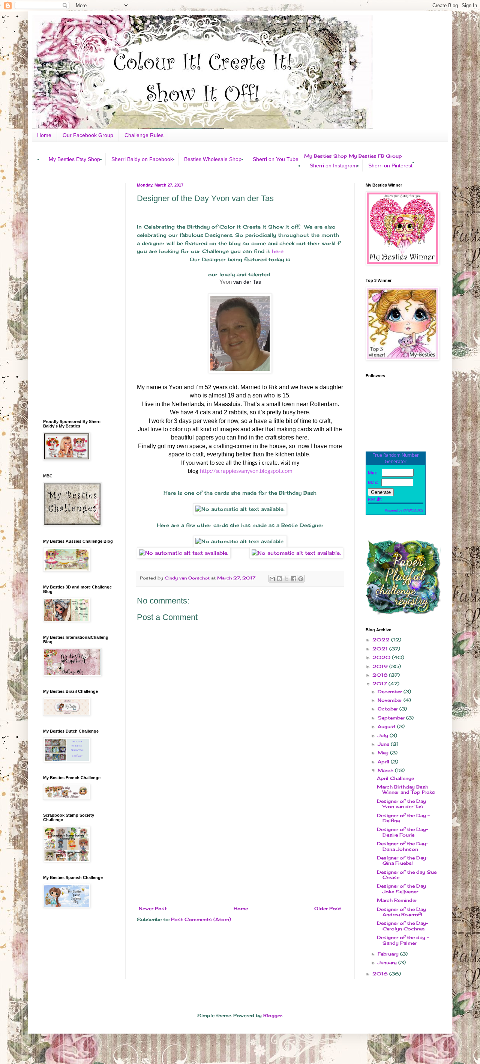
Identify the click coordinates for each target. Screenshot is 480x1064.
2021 (380, 649)
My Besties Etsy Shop (74, 159)
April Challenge (395, 778)
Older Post (327, 908)
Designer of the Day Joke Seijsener (401, 888)
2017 (380, 683)
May (384, 752)
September (392, 718)
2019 (380, 666)
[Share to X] (286, 578)
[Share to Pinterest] (300, 578)
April (384, 762)
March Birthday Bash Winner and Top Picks (406, 789)
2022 (381, 640)
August (387, 726)
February (389, 954)
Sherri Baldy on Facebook (142, 159)
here (277, 251)
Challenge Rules (144, 135)
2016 (380, 974)
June (384, 744)
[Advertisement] (240, 844)
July (384, 735)
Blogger (272, 1015)
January (388, 962)
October (388, 709)
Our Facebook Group (88, 135)
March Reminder (397, 900)
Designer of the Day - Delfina (403, 818)
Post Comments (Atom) (201, 919)
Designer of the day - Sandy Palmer (403, 940)
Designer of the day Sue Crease (406, 874)
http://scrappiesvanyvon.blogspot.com (246, 471)
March (386, 770)
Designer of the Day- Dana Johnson (402, 846)
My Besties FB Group (375, 156)
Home (44, 135)
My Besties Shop (325, 156)
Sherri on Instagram (333, 166)
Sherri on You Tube (275, 159)
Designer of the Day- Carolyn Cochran (402, 925)
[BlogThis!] (279, 578)
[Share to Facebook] (293, 578)
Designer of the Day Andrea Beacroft (401, 911)
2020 (382, 657)
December (391, 691)
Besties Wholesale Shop (213, 159)
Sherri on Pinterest (390, 166)
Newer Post (153, 908)
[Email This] (272, 578)
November (391, 700)
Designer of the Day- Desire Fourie (402, 831)
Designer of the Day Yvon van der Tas (401, 803)
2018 (380, 675)
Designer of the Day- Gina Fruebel (402, 860)
